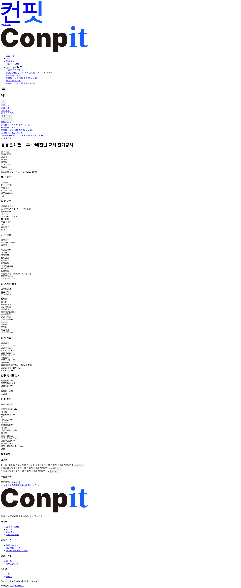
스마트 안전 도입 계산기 (17, 551)
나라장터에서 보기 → (29, 485)
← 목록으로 (6, 138)
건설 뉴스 (10, 58)
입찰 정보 (10, 56)
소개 (8, 574)
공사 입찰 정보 (12, 527)
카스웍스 (10, 561)
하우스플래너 (12, 564)
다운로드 (80, 465)
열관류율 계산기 (13, 548)
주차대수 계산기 (13, 545)
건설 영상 (10, 61)
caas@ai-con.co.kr (17, 585)
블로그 (9, 577)
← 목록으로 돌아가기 (10, 485)
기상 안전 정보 (12, 64)
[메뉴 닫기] (3, 102)
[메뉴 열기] (3, 89)
